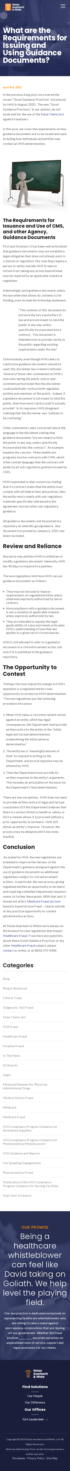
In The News (11, 1055)
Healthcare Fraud (15, 935)
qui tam (55, 901)
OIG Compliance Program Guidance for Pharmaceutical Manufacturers (30, 1141)
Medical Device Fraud (18, 1098)
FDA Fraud (10, 1026)
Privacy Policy (36, 1458)
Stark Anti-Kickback (17, 1195)
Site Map (52, 1458)
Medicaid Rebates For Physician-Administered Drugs (25, 1086)
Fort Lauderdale (33, 1419)
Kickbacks (10, 1065)
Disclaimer (18, 1458)
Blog (6, 978)
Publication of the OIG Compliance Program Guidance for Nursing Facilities (31, 1184)
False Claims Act (52, 114)
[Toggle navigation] (63, 6)
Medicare (9, 1107)
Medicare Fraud (38, 901)
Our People (35, 1396)
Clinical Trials (12, 998)
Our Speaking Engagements (22, 1163)
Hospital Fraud (13, 1046)
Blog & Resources (15, 988)
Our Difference (35, 1402)
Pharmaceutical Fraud (18, 1172)
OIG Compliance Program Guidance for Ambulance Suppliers (30, 1128)
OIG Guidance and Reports (21, 1153)
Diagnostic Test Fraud (18, 1007)
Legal (6, 1075)
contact (8, 950)
